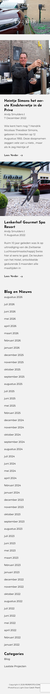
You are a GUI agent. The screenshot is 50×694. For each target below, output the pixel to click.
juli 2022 (9, 608)
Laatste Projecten (15, 666)
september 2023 (14, 521)
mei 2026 (10, 318)
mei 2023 (10, 550)
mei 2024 (10, 470)
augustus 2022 (13, 601)
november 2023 (14, 507)
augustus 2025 (13, 384)
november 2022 (14, 586)
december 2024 (14, 420)
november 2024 (14, 427)
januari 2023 (11, 572)
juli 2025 (9, 391)
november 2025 (14, 362)
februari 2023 (12, 565)
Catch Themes (35, 687)
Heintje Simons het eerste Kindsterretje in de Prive (24, 105)
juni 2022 (9, 615)
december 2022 (14, 579)
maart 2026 (11, 333)
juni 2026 (10, 311)
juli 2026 (9, 304)
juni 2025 (9, 398)
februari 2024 (12, 485)
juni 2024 (10, 463)
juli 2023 (9, 536)
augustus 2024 (13, 449)
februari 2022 (12, 637)
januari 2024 (12, 492)
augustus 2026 (13, 297)
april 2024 (10, 478)
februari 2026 (12, 340)
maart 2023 (11, 557)
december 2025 (14, 355)
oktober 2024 (12, 434)
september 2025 (14, 376)
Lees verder (13, 156)
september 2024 (14, 441)
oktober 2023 (12, 514)
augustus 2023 (13, 528)
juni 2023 (9, 543)
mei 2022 (10, 623)
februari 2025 (12, 412)
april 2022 (10, 630)
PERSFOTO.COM (16, 4)
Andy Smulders (13, 114)
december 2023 (14, 499)
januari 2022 (11, 644)
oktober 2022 (12, 594)
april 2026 (10, 326)
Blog (7, 659)
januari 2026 (12, 347)
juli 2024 (9, 456)
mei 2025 (10, 405)
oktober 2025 (12, 369)
